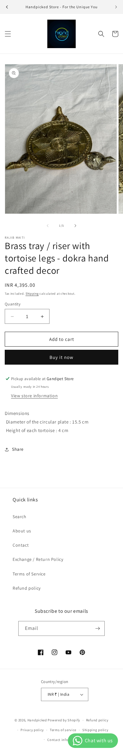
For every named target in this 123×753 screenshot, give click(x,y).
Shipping (32, 294)
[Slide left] (48, 226)
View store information (34, 395)
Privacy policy (32, 730)
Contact (21, 545)
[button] (8, 34)
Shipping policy (95, 730)
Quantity (12, 304)
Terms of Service (29, 574)
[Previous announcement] (7, 7)
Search (19, 516)
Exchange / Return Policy (38, 559)
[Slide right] (75, 226)
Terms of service (63, 730)
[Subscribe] (97, 628)
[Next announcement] (116, 7)
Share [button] (18, 449)
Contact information (64, 739)
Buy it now (61, 357)
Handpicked (37, 720)
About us (22, 531)
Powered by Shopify (64, 720)
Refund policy (27, 588)
